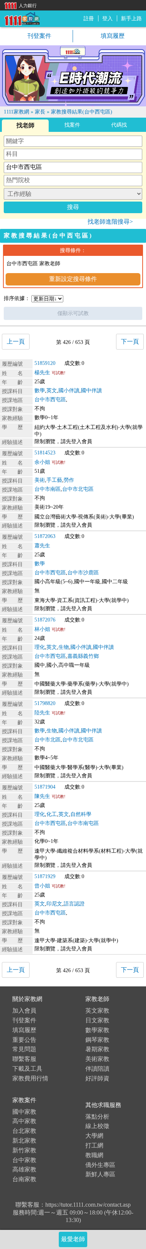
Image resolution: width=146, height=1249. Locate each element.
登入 (107, 18)
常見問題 (24, 1049)
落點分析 (97, 1116)
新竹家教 (24, 1150)
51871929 (44, 876)
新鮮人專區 (100, 1174)
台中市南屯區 (83, 823)
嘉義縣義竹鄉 (83, 656)
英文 (51, 390)
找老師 (25, 125)
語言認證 (74, 904)
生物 (63, 647)
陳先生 (42, 796)
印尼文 (54, 904)
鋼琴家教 (97, 1040)
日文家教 (97, 1020)
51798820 (44, 703)
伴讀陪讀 (97, 1068)
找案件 (72, 125)
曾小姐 (42, 886)
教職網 (94, 1155)
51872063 (44, 536)
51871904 (44, 787)
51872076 (44, 620)
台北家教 (24, 1131)
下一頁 (130, 341)
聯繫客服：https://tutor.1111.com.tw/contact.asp (73, 1204)
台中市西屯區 (50, 399)
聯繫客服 (24, 1059)
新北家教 (24, 1140)
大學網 (94, 1135)
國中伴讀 (91, 390)
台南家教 (24, 1179)
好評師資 (97, 1078)
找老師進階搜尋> (110, 221)
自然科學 (80, 814)
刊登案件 (38, 36)
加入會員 (24, 1010)
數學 (39, 390)
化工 (51, 814)
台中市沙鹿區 (83, 572)
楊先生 (42, 372)
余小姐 (42, 462)
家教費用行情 (30, 1078)
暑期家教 (97, 1049)
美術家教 (97, 1059)
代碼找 (119, 125)
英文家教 (97, 1010)
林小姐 (42, 629)
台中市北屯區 (78, 489)
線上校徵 (97, 1126)
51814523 (44, 453)
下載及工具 (27, 1068)
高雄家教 (24, 1169)
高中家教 (24, 1121)
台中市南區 (47, 489)
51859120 (44, 363)
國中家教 (24, 1112)
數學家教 (97, 1030)
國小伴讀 (68, 390)
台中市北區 (47, 740)
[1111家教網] (21, 18)
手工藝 (54, 480)
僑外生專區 (100, 1165)
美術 (39, 480)
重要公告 (24, 1040)
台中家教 (24, 1160)
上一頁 (16, 341)
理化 (39, 647)
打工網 (94, 1145)
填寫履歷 (112, 36)
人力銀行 (19, 5)
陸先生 (42, 713)
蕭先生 (42, 545)
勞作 (69, 480)
